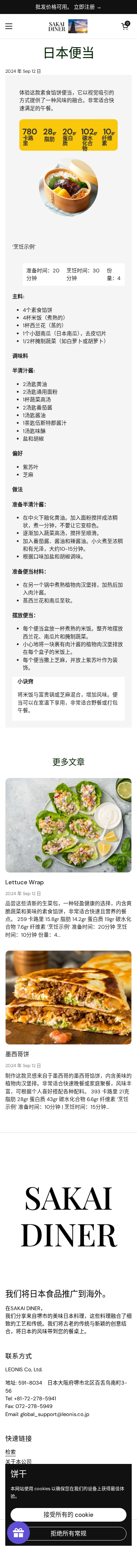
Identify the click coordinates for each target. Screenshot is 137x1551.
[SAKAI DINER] (67, 26)
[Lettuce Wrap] (68, 825)
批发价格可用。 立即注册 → (68, 7)
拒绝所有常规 (68, 1533)
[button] (125, 26)
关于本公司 (18, 1461)
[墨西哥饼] (68, 997)
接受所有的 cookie (68, 1514)
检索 (10, 1452)
